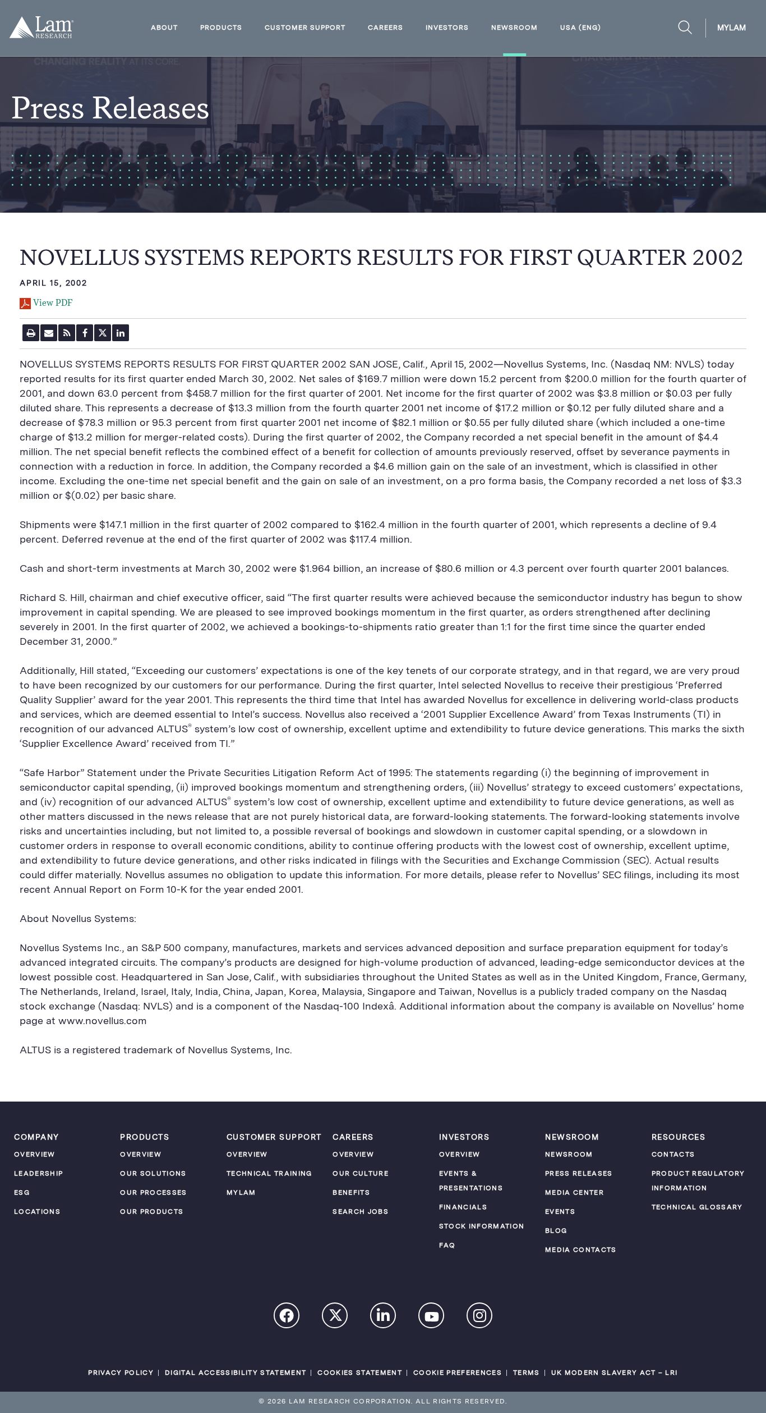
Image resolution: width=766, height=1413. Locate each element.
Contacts (673, 1154)
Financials (463, 1207)
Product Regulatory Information (698, 1181)
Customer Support (305, 28)
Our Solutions (153, 1174)
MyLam (731, 28)
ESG (22, 1193)
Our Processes (153, 1193)
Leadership (38, 1174)
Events (560, 1212)
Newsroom (514, 28)
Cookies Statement (359, 1373)
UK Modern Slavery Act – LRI (614, 1373)
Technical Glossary (697, 1207)
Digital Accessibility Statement (235, 1373)
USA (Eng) (580, 28)
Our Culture (361, 1174)
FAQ (447, 1245)
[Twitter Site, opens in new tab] (335, 1318)
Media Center (574, 1193)
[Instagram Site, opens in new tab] (480, 1316)
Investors (447, 28)
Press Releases (579, 1174)
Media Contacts (581, 1250)
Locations (37, 1212)
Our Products (151, 1212)
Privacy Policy (121, 1373)
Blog (556, 1231)
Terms (526, 1373)
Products (221, 28)
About (164, 28)
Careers (385, 28)
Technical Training (269, 1174)
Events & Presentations (471, 1181)
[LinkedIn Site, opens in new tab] (383, 1316)
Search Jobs (361, 1212)
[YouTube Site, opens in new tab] (431, 1318)
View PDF (52, 303)
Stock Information (482, 1226)
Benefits (351, 1193)
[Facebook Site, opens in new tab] (287, 1316)
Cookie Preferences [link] (457, 1373)
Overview (35, 1154)
